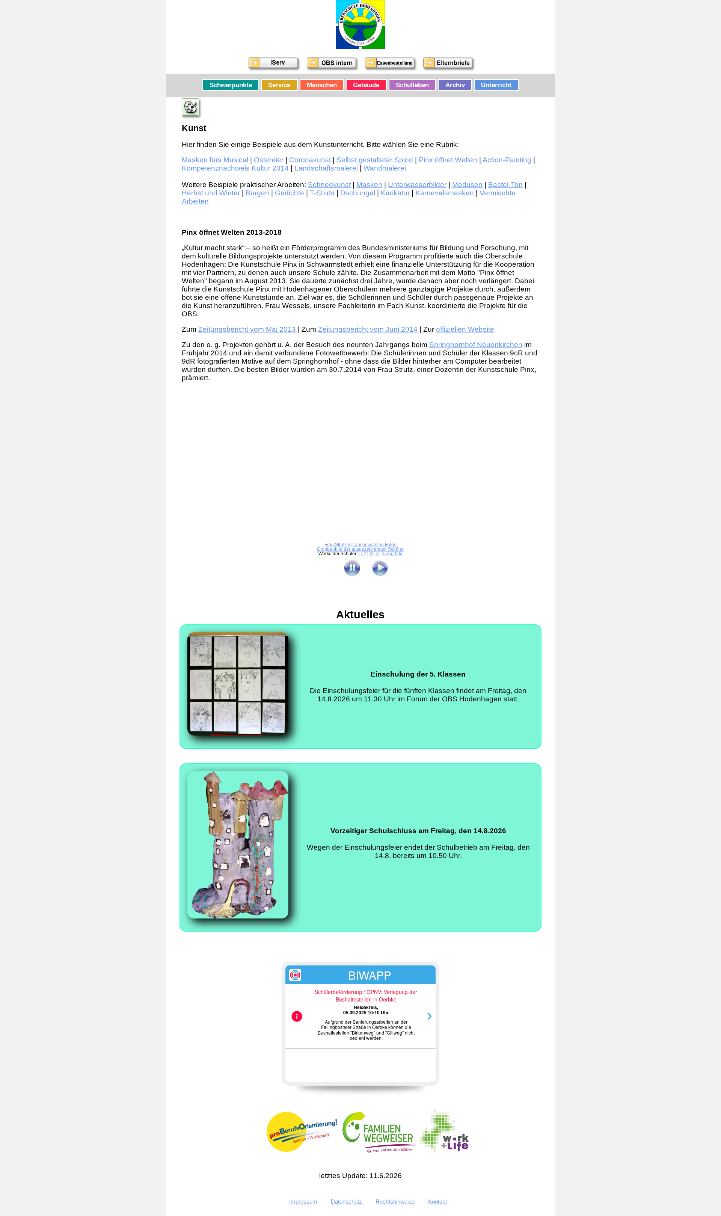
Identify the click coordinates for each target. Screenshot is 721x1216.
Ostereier (269, 160)
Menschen (322, 85)
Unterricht (496, 85)
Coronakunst (310, 160)
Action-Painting (507, 160)
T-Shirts (322, 193)
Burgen (257, 193)
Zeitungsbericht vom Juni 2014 (368, 329)
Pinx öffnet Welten (448, 160)
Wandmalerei (385, 168)
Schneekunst (329, 185)
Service (279, 85)
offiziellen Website (465, 329)
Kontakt (437, 1201)
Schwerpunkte (231, 85)
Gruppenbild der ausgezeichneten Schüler (360, 549)
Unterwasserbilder (417, 185)
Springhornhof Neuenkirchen (475, 345)
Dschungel (357, 193)
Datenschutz (346, 1201)
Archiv (455, 85)
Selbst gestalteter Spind (374, 160)
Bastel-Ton (505, 185)
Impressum (303, 1201)
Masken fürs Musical (215, 160)
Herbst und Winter (211, 193)
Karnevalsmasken (444, 193)
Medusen (467, 185)
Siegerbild (392, 553)
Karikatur (395, 193)
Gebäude (366, 85)
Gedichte (289, 193)
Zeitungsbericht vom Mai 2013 (247, 329)
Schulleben (412, 85)
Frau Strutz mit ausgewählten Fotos (360, 544)
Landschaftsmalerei (326, 168)
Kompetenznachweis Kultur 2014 (235, 168)
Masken (369, 185)
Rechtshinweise (395, 1201)
